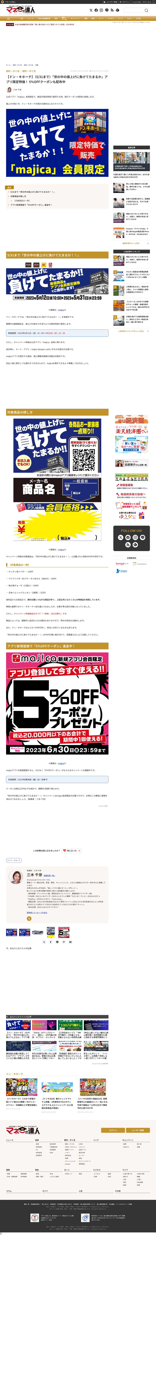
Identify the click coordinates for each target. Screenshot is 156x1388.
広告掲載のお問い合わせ (64, 1204)
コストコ (82, 1147)
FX (37, 1150)
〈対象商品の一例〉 (22, 200)
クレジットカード (85, 1161)
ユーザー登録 (138, 1130)
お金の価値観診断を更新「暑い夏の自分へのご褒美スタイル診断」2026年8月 (44, 24)
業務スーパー (69, 1150)
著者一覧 (26, 1204)
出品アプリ (82, 1150)
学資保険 (24, 1176)
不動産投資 (53, 1147)
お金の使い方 (127, 1174)
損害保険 (24, 1174)
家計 (124, 1182)
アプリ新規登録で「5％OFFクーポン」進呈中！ (31, 204)
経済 (95, 1176)
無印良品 (68, 1155)
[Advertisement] (57, 980)
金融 (138, 1147)
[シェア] (51, 942)
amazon (67, 1164)
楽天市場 (82, 1153)
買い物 (139, 1144)
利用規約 (76, 1204)
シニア (96, 1140)
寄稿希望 (53, 1204)
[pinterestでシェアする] (64, 942)
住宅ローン (68, 1174)
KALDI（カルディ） (71, 1147)
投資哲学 (39, 1155)
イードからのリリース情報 (124, 1204)
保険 (85, 18)
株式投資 (53, 1144)
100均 (81, 1144)
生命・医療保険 (12, 1176)
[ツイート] (44, 942)
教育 (124, 1185)
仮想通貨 (53, 1150)
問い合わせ (45, 1204)
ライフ (120, 18)
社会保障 (140, 1182)
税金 (93, 18)
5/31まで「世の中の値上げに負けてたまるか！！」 (32, 191)
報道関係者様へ (35, 1204)
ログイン (113, 1130)
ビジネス (111, 18)
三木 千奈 (34, 874)
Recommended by (97, 1063)
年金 (51, 1174)
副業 (109, 1174)
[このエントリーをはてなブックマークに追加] (70, 942)
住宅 (124, 1179)
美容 (80, 1158)
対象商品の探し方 (18, 196)
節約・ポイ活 (64, 18)
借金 (80, 1174)
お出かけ (126, 1147)
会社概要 (111, 1204)
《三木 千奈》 (103, 806)
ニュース (30, 18)
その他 (138, 18)
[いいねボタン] (70, 850)
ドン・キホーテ (14, 860)
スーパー (82, 1155)
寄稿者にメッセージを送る (37, 912)
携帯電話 (82, 1164)
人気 (21, 18)
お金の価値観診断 (44, 18)
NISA (51, 1153)
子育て (139, 1179)
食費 (66, 1158)
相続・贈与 (39, 1176)
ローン (101, 18)
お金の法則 (140, 1174)
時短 (138, 1185)
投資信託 (39, 1147)
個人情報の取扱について (87, 1204)
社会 (109, 1176)
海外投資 (39, 1153)
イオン (67, 1153)
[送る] (57, 942)
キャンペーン (75, 18)
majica (61, 309)
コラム (129, 18)
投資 (56, 18)
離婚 (138, 1176)
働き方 (125, 1176)
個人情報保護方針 (102, 1204)
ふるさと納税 (54, 1176)
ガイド (45, 1191)
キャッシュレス (70, 1161)
